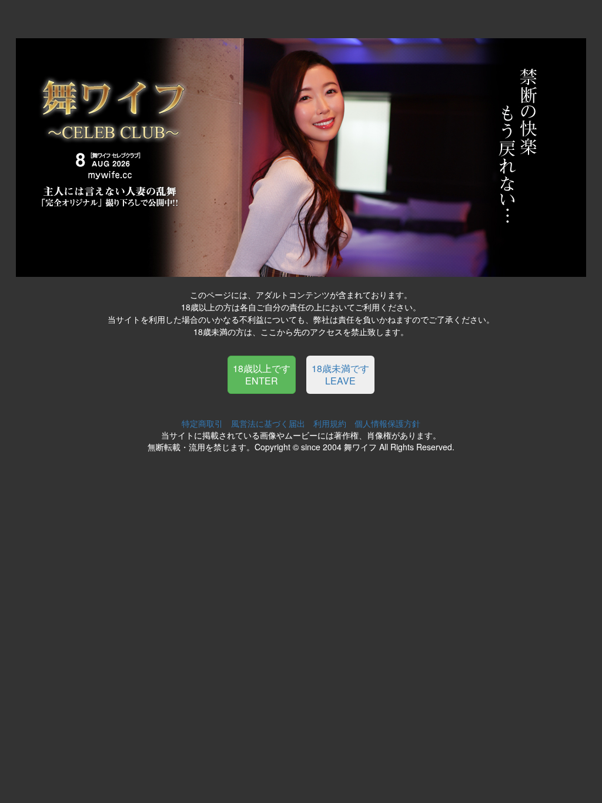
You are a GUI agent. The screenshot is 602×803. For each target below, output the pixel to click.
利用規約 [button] (329, 423)
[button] (262, 373)
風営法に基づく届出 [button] (268, 423)
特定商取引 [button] (202, 423)
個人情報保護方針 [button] (387, 423)
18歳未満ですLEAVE (340, 374)
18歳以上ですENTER (261, 374)
